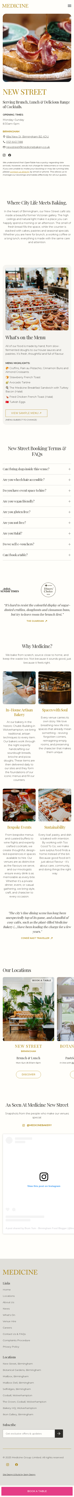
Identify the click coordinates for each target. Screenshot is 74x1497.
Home (7, 1289)
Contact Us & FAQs (14, 1334)
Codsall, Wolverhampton (17, 1395)
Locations (9, 1295)
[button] (69, 5)
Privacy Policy (11, 1346)
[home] (15, 6)
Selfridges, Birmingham (17, 1389)
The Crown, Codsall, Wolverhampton (24, 1401)
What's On (9, 1314)
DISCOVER (28, 1074)
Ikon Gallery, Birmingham (18, 1414)
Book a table (37, 1491)
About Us (8, 1302)
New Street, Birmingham (18, 1363)
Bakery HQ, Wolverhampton (20, 1408)
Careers (7, 1327)
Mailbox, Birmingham (16, 1376)
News (6, 1308)
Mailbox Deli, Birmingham (18, 1382)
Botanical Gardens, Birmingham (22, 1370)
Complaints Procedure (16, 1340)
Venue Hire (9, 1321)
